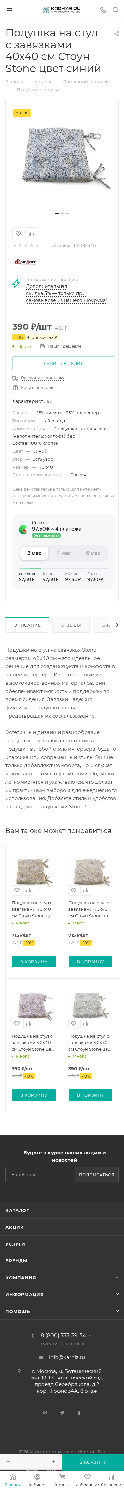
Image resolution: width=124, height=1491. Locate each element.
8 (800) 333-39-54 (63, 1335)
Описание (27, 625)
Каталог (17, 1210)
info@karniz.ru (67, 1357)
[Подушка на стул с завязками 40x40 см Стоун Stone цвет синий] (62, 158)
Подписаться (97, 1174)
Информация (24, 1294)
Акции (14, 1227)
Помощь (17, 1311)
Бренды (16, 1260)
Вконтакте (45, 1413)
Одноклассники (79, 1413)
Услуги (15, 1244)
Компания (20, 1277)
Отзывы (71, 625)
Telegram (62, 1413)
